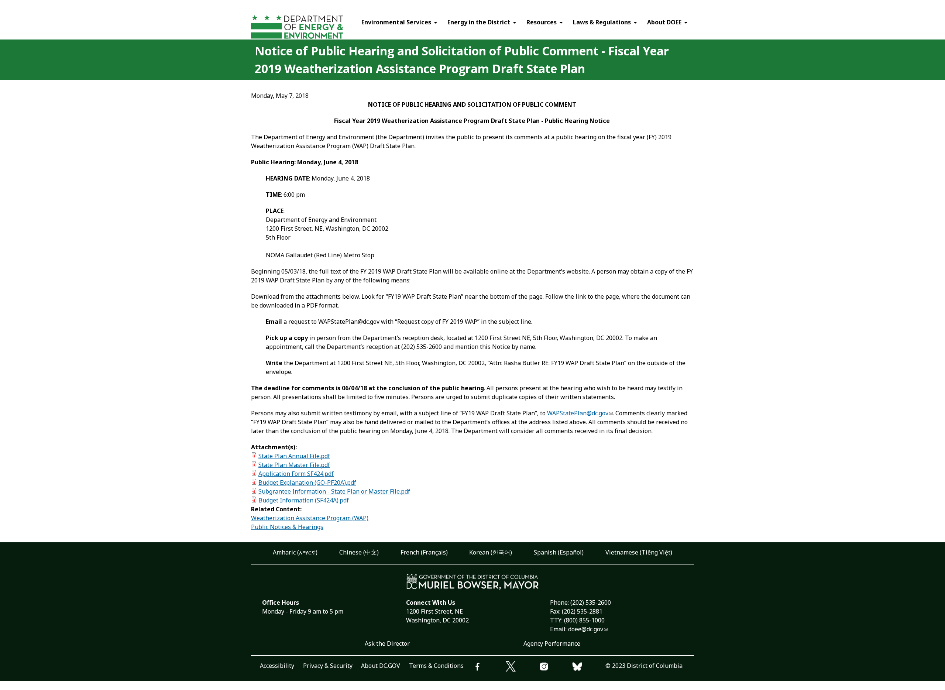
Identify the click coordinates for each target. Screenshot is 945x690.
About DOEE (664, 22)
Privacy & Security (328, 666)
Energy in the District (478, 22)
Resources (541, 22)
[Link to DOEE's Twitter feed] (522, 667)
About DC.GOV (380, 666)
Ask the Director (387, 643)
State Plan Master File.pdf (294, 465)
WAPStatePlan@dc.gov (577, 413)
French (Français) (424, 552)
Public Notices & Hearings (287, 527)
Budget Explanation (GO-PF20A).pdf (307, 482)
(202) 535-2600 (590, 602)
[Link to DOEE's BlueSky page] (588, 668)
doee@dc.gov (585, 629)
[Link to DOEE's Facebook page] (489, 668)
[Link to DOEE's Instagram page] (555, 668)
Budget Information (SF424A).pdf (303, 500)
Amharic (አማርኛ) (295, 552)
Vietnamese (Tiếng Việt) (638, 552)
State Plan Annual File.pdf (294, 456)
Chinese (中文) (359, 552)
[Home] (311, 28)
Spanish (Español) (559, 552)
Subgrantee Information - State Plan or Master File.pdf (334, 491)
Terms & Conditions (436, 666)
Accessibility (277, 666)
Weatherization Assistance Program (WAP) (309, 518)
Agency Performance (551, 643)
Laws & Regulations (602, 22)
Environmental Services (396, 22)
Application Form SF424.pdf (296, 474)
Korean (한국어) (490, 552)
